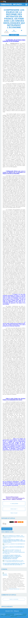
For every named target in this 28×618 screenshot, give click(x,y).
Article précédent (14, 503)
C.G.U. (13, 615)
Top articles (25, 614)
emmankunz (14, 31)
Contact (2, 615)
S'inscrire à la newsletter (7, 529)
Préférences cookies (14, 616)
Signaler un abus (7, 615)
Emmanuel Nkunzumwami (14, 589)
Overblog (21, 611)
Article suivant (13, 508)
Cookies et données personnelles (20, 615)
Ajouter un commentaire (14, 599)
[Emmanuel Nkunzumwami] (5, 574)
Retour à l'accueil (14, 513)
